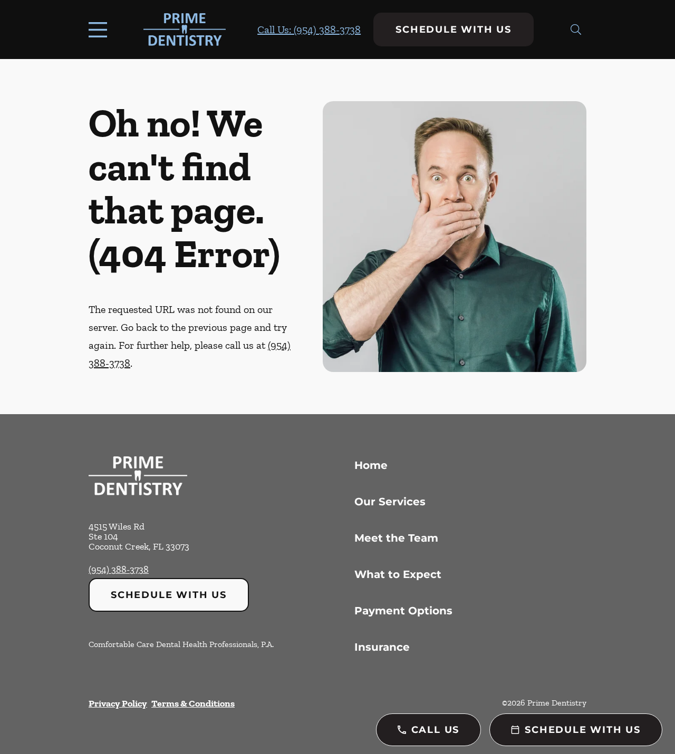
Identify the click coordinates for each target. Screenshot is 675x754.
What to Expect (397, 574)
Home (371, 465)
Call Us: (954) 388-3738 (309, 29)
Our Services (390, 501)
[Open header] (100, 29)
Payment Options (403, 610)
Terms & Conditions (193, 703)
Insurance (382, 647)
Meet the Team (396, 538)
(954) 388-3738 (119, 569)
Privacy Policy (118, 703)
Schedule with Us (454, 29)
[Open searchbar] (575, 29)
